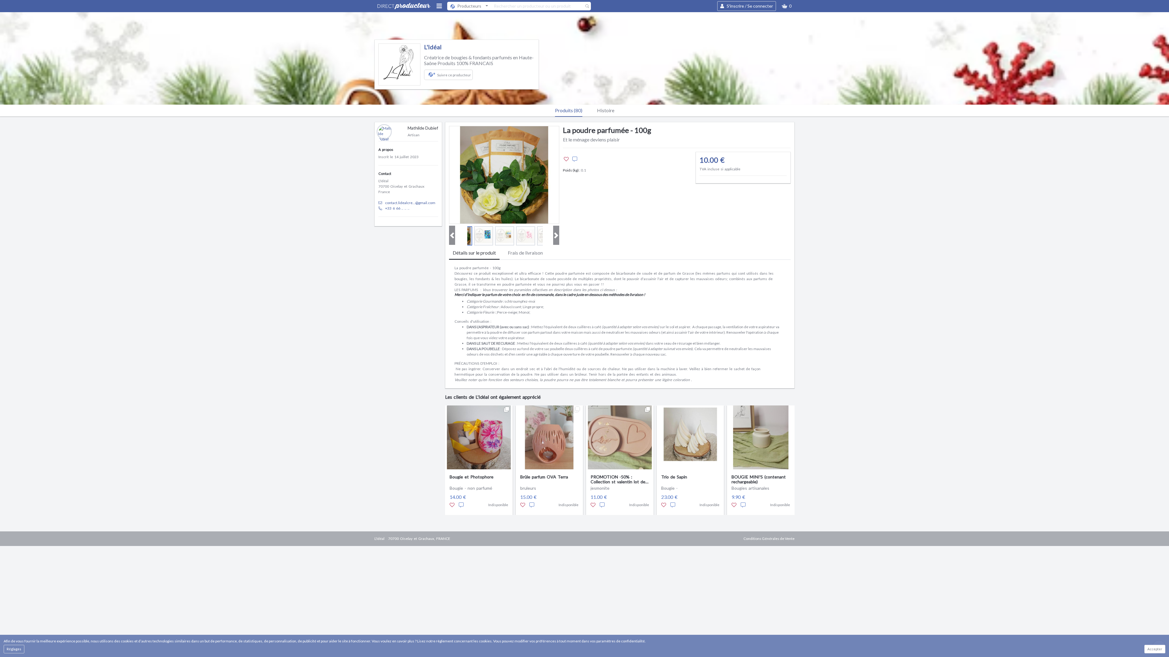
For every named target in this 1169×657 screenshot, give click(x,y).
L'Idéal (433, 46)
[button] (787, 6)
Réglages (14, 649)
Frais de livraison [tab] (525, 252)
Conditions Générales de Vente (769, 538)
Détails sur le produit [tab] (474, 252)
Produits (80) (568, 110)
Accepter (1154, 649)
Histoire (605, 110)
